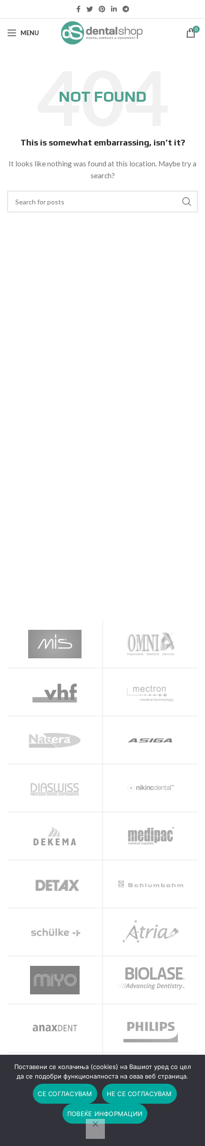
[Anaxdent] (54, 1028)
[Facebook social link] (78, 9)
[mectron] (150, 692)
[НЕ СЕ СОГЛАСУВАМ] (95, 1129)
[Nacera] (54, 740)
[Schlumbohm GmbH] (150, 884)
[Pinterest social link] (102, 9)
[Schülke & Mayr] (54, 932)
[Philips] (150, 1028)
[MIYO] (54, 980)
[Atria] (150, 932)
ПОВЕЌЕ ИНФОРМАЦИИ (105, 1113)
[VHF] (54, 692)
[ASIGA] (150, 740)
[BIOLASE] (150, 978)
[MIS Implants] (54, 644)
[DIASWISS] (54, 788)
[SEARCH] (187, 201)
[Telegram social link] (126, 9)
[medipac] (150, 836)
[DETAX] (54, 884)
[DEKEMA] (54, 836)
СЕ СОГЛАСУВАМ (65, 1094)
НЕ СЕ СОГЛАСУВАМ (139, 1094)
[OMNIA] (150, 644)
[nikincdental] (150, 788)
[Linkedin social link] (114, 9)
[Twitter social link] (89, 9)
